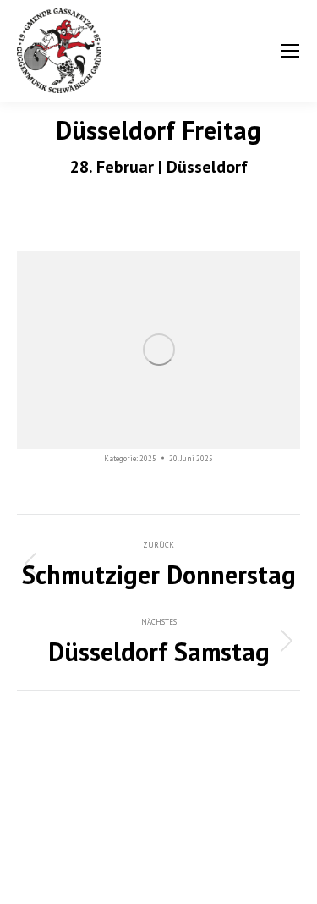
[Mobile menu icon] (290, 51)
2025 (147, 458)
